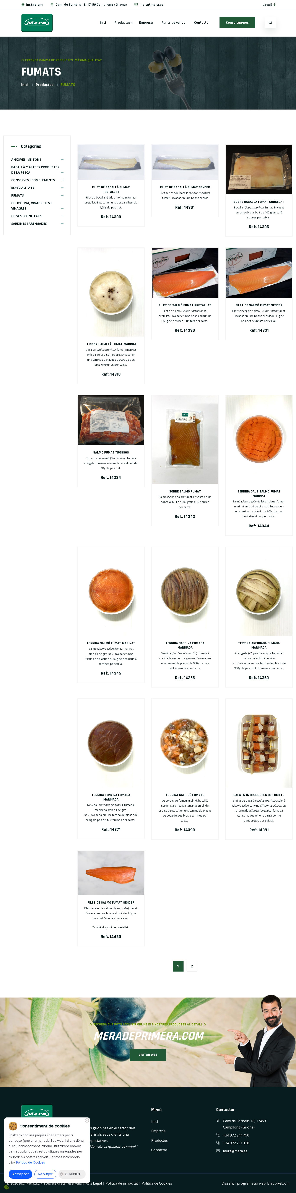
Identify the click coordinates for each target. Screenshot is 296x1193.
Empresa (146, 22)
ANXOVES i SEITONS (26, 159)
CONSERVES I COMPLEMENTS (33, 180)
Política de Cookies (157, 1183)
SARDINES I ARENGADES (29, 223)
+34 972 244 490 (236, 1135)
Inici (103, 22)
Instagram (34, 4)
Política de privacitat (122, 1183)
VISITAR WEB (148, 1055)
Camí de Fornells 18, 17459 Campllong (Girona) (91, 4)
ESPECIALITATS (22, 188)
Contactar (202, 22)
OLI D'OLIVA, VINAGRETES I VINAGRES (31, 205)
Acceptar (20, 1174)
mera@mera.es (151, 4)
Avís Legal (94, 1183)
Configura (72, 1174)
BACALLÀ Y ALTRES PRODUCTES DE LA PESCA (35, 169)
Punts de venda (173, 22)
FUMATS (17, 195)
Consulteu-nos (237, 22)
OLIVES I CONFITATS (26, 216)
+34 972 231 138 (236, 1143)
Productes (122, 22)
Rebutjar (45, 1174)
